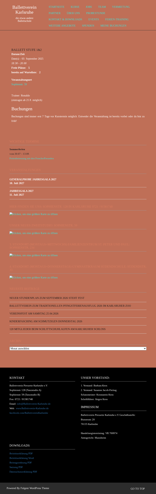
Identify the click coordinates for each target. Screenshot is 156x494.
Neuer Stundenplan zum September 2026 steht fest (47, 298)
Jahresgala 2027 (21, 191)
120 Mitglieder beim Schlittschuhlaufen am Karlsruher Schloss (58, 329)
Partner (54, 13)
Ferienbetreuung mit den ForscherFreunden (32, 158)
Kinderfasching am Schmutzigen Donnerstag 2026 (46, 321)
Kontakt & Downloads (65, 19)
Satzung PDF (16, 467)
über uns (73, 13)
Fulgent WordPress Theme (35, 488)
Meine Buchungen (113, 25)
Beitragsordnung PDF (21, 462)
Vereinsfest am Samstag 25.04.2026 (34, 313)
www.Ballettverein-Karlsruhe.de (32, 408)
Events (93, 19)
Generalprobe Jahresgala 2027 (33, 179)
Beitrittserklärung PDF (21, 453)
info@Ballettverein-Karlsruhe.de (34, 403)
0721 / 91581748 (24, 399)
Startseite (56, 7)
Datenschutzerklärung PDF (23, 471)
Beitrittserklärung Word (22, 458)
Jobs (89, 7)
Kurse (75, 7)
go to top (138, 488)
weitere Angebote (62, 25)
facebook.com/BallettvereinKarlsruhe (29, 412)
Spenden (88, 25)
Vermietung (121, 7)
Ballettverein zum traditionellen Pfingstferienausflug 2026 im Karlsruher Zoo (70, 305)
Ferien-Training (117, 19)
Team (102, 7)
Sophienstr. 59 (19, 84)
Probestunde (95, 13)
